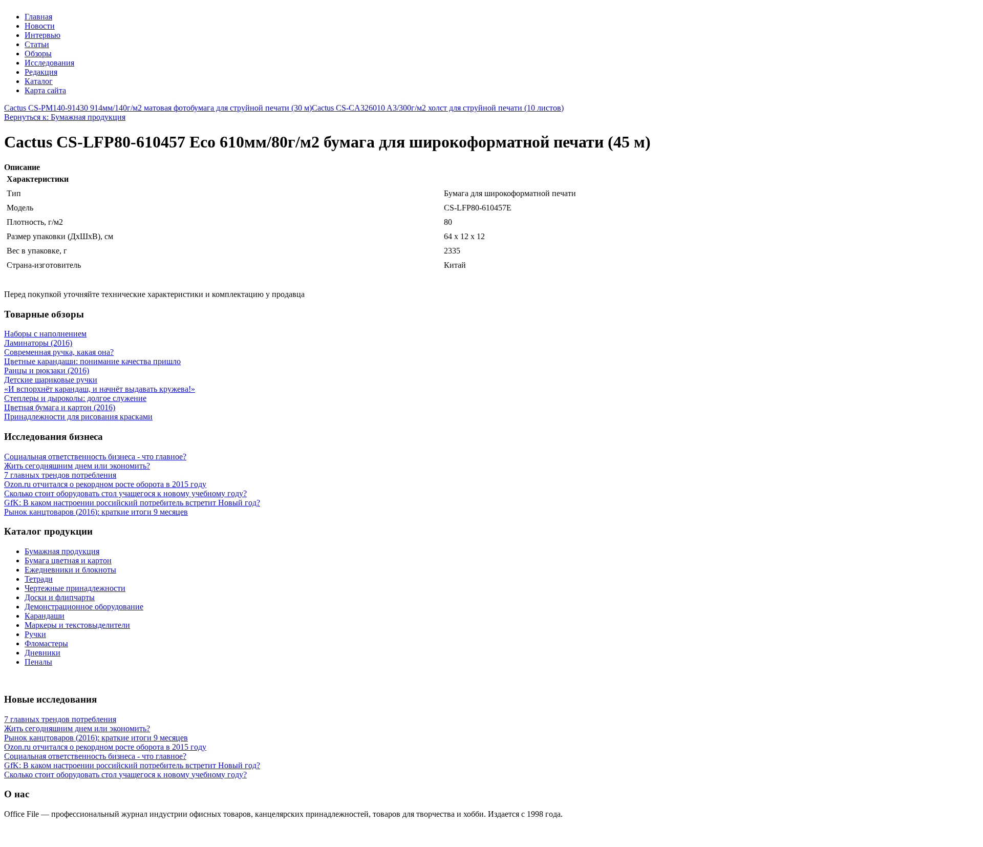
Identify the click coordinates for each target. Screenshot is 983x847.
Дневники (42, 652)
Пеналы (38, 662)
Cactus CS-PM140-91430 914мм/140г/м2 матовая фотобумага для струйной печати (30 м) (158, 107)
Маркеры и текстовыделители (77, 625)
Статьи (37, 44)
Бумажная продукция (62, 551)
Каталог (39, 81)
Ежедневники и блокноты (70, 569)
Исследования (49, 62)
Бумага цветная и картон (68, 560)
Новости (40, 26)
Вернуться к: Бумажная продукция (64, 117)
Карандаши (45, 615)
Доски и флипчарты (60, 597)
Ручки (35, 634)
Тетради (39, 579)
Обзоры (38, 53)
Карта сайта (45, 90)
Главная (38, 16)
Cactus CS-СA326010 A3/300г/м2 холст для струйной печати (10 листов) (438, 107)
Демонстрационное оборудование (84, 606)
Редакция (41, 72)
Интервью (42, 35)
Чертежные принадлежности (75, 588)
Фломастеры (46, 643)
